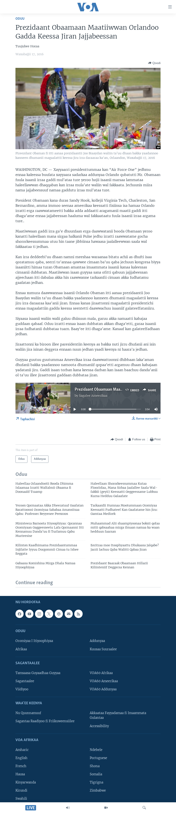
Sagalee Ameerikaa (93, 396)
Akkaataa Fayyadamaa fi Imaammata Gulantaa (118, 715)
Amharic (22, 750)
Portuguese (98, 758)
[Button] (154, 63)
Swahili (21, 799)
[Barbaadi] (144, 807)
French (20, 766)
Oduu (19, 19)
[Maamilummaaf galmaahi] (69, 614)
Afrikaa (21, 649)
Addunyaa (97, 641)
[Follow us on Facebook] (19, 614)
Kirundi (21, 790)
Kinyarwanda (25, 782)
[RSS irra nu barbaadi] (78, 614)
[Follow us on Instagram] (39, 614)
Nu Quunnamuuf (28, 713)
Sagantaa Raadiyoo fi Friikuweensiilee (44, 721)
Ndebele (96, 750)
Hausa (20, 774)
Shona (95, 766)
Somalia (96, 774)
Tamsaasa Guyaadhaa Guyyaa (37, 673)
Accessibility (99, 726)
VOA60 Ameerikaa (104, 681)
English (21, 758)
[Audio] (67, 807)
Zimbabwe (98, 790)
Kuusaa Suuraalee (103, 649)
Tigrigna (96, 782)
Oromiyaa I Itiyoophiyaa (34, 641)
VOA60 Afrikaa (101, 673)
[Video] (106, 807)
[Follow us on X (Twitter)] (49, 614)
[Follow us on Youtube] (29, 614)
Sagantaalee (24, 681)
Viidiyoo (21, 689)
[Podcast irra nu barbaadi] (59, 614)
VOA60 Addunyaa (103, 689)
